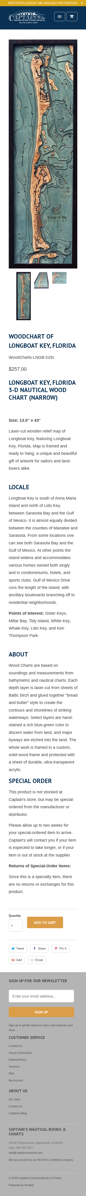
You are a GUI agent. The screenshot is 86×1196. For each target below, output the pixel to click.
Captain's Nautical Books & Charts (40, 1178)
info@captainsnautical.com (25, 1152)
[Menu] (59, 16)
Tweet (20, 948)
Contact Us (15, 1046)
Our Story (14, 1099)
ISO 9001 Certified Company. (55, 1160)
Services (14, 1066)
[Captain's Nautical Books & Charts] (27, 19)
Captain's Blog (18, 1113)
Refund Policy (17, 1059)
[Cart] (71, 16)
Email (39, 960)
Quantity (15, 915)
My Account (16, 1080)
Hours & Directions (20, 1053)
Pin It (63, 948)
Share (42, 948)
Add (19, 960)
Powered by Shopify (21, 1185)
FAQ (11, 1073)
